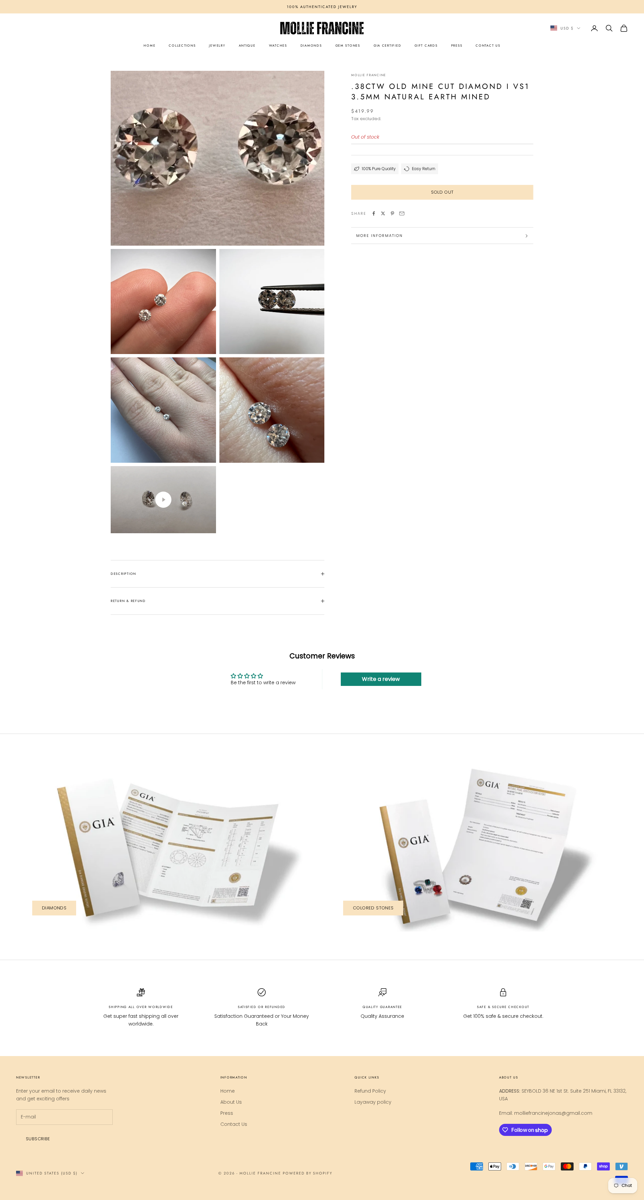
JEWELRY (217, 45)
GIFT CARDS (426, 45)
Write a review (381, 679)
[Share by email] (402, 213)
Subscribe (38, 1139)
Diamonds (54, 908)
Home (227, 1091)
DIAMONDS (311, 45)
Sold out (442, 192)
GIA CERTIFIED (387, 45)
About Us (231, 1102)
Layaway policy (373, 1102)
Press (226, 1113)
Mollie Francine (368, 75)
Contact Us (233, 1124)
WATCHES (278, 45)
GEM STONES (347, 45)
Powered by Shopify (308, 1173)
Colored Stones (373, 908)
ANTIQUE (247, 45)
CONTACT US (488, 45)
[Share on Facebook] (373, 213)
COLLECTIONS (182, 45)
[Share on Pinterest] (392, 213)
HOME (149, 45)
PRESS (457, 45)
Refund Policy (370, 1091)
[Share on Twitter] (383, 213)
